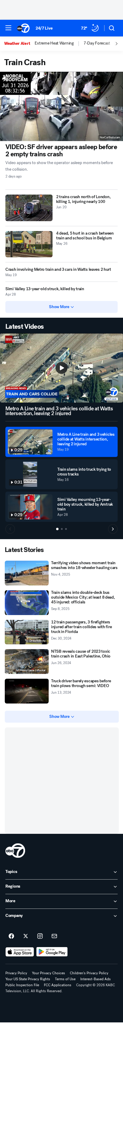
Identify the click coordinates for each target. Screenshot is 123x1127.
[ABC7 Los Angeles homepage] (23, 28)
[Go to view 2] (62, 529)
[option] (19, 44)
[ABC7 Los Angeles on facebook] (11, 936)
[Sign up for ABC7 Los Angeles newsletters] (54, 936)
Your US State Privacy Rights (27, 979)
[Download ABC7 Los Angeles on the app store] (19, 952)
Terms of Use (65, 979)
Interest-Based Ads (95, 979)
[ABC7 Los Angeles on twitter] (26, 936)
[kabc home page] (15, 850)
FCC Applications (57, 985)
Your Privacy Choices (48, 973)
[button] (8, 28)
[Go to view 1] (57, 529)
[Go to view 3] (66, 529)
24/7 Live (44, 28)
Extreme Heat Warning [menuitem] (54, 43)
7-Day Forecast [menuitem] (97, 43)
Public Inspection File (22, 985)
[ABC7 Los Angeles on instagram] (40, 936)
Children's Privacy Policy (89, 973)
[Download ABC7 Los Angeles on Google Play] (52, 952)
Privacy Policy (16, 973)
